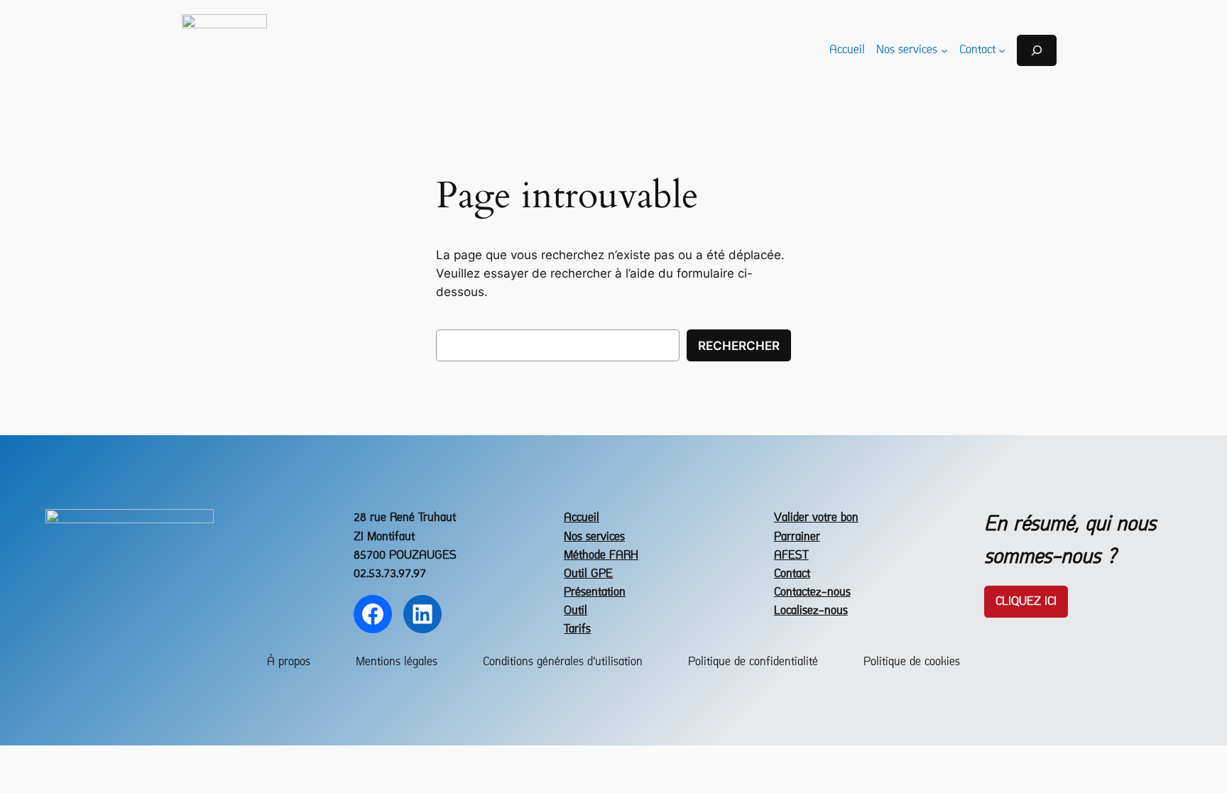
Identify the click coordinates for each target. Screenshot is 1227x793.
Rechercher (739, 346)
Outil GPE (588, 574)
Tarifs (577, 629)
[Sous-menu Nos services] (944, 50)
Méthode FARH (601, 555)
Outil (575, 611)
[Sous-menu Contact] (1001, 50)
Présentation (595, 592)
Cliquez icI (1026, 602)
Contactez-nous (812, 592)
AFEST (791, 555)
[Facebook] (373, 614)
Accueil (581, 518)
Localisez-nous (811, 611)
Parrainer (797, 537)
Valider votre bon (816, 518)
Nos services (594, 537)
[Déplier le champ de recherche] (1037, 50)
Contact (792, 574)
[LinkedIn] (422, 614)
